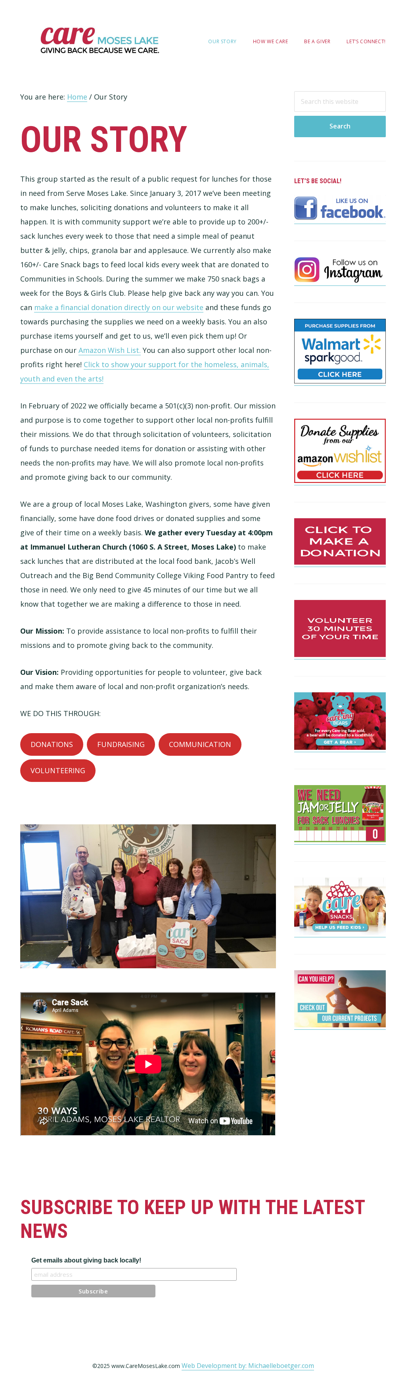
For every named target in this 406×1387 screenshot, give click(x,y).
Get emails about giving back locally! (86, 1260)
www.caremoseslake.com (99, 41)
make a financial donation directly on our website (118, 307)
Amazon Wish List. (110, 350)
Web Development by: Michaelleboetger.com (248, 1365)
